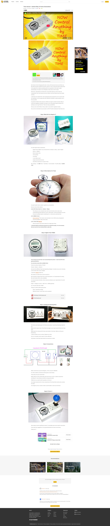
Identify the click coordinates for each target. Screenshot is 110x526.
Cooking (54, 512)
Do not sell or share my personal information (63, 524)
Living (54, 513)
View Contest (68, 434)
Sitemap (64, 516)
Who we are (65, 517)
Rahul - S (26, 8)
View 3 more (64, 143)
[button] (72, 10)
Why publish (65, 512)
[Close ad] (87, 48)
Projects (12, 1)
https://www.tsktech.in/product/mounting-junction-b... (49, 491)
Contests (17, 1)
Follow (38, 75)
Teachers (21, 1)
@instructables (78, 512)
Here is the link (36, 218)
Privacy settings (53, 524)
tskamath (43, 488)
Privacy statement (47, 524)
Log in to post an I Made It (55, 451)
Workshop (49, 513)
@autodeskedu (78, 514)
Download (62, 295)
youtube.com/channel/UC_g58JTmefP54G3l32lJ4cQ (42, 81)
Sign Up (107, 1)
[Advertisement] (81, 60)
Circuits (29, 8)
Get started (65, 513)
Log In (103, 1)
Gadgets (33, 8)
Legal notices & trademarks (76, 524)
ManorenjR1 (44, 499)
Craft (48, 516)
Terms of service (40, 524)
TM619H (37, 272)
